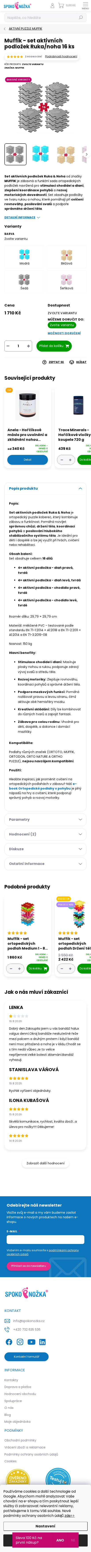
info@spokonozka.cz (29, 1321)
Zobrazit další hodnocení (45, 1163)
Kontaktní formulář (26, 1357)
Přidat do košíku (51, 346)
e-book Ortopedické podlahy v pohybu (43, 786)
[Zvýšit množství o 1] (70, 460)
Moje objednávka (17, 1421)
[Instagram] (19, 1341)
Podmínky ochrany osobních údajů (31, 1454)
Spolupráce (13, 1401)
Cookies (10, 1461)
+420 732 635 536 (26, 1329)
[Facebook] (8, 1341)
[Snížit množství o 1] (61, 460)
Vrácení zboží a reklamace (25, 1447)
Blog (7, 1415)
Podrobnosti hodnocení (61, 56)
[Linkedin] (42, 1341)
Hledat (80, 17)
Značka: (14, 67)
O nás (8, 1408)
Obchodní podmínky (20, 1440)
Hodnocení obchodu (20, 1394)
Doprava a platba (17, 1387)
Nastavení (45, 1526)
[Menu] (85, 5)
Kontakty (11, 1380)
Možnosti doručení (64, 333)
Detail (27, 459)
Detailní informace (19, 217)
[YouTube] (31, 1341)
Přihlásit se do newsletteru (28, 1266)
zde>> (69, 1515)
